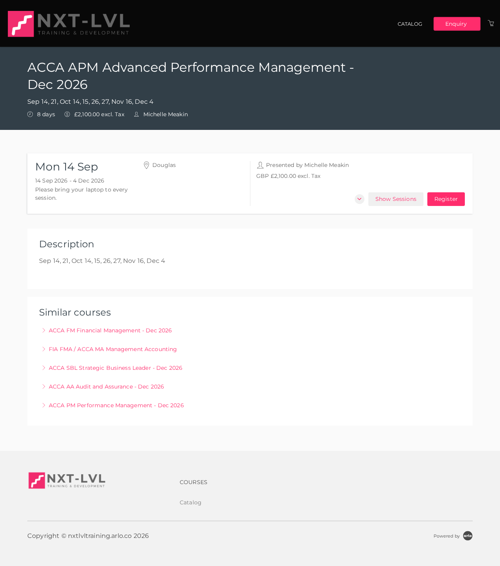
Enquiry (456, 23)
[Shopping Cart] (491, 23)
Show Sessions (395, 198)
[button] (359, 199)
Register (446, 198)
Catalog (410, 24)
